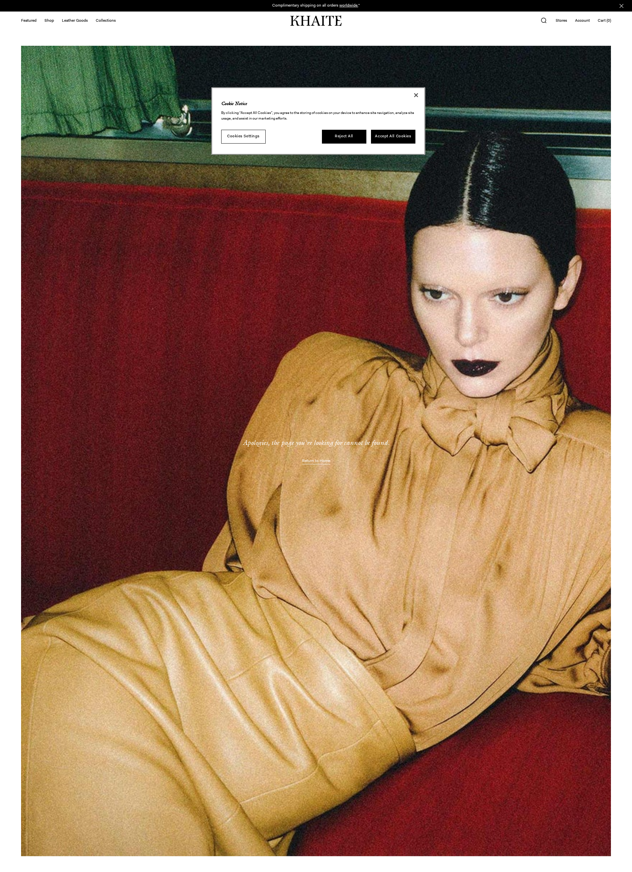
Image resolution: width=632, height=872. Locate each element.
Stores (561, 21)
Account (582, 21)
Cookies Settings (243, 136)
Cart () (604, 21)
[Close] (416, 95)
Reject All (344, 136)
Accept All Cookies (393, 136)
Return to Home (316, 461)
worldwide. (348, 6)
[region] (318, 121)
